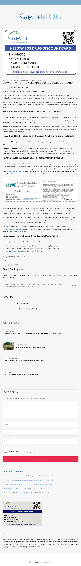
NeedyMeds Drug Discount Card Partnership (19, 164)
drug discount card (27, 284)
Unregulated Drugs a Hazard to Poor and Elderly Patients (33, 333)
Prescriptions (10, 286)
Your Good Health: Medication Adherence (24, 361)
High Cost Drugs (56, 284)
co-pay (7, 284)
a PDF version (16, 246)
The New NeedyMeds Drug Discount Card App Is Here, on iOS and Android (29, 480)
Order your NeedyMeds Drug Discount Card (47, 275)
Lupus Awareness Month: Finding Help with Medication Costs (24, 488)
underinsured (21, 286)
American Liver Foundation (14, 171)
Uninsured (31, 286)
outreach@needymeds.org (12, 229)
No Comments (37, 80)
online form (43, 248)
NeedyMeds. (48, 562)
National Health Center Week (30, 347)
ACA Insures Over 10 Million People (21, 374)
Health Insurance (42, 284)
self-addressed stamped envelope (22, 251)
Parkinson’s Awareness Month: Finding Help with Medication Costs (26, 492)
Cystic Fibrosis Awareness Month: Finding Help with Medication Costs (27, 484)
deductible (15, 284)
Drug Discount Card (21, 80)
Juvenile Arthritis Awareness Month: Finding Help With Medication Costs (28, 476)
